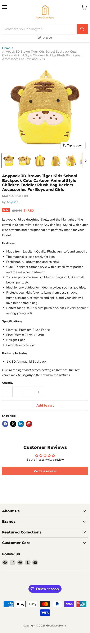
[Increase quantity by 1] (39, 392)
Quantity (7, 382)
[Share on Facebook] (5, 424)
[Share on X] (13, 424)
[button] (9, 160)
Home (6, 48)
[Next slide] (85, 160)
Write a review (45, 471)
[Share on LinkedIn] (21, 424)
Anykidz (12, 202)
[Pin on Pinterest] (29, 424)
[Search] (82, 29)
